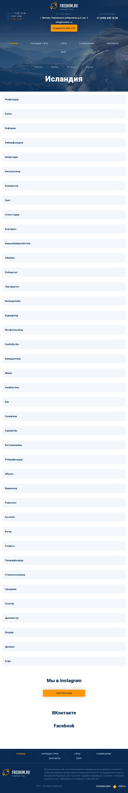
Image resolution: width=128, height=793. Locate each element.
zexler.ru (122, 786)
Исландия (72, 67)
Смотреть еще (64, 693)
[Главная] (64, 6)
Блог (63, 52)
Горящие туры (39, 43)
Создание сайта (103, 786)
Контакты (112, 43)
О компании (86, 43)
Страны (13, 43)
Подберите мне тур (64, 28)
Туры (64, 43)
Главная (38, 67)
